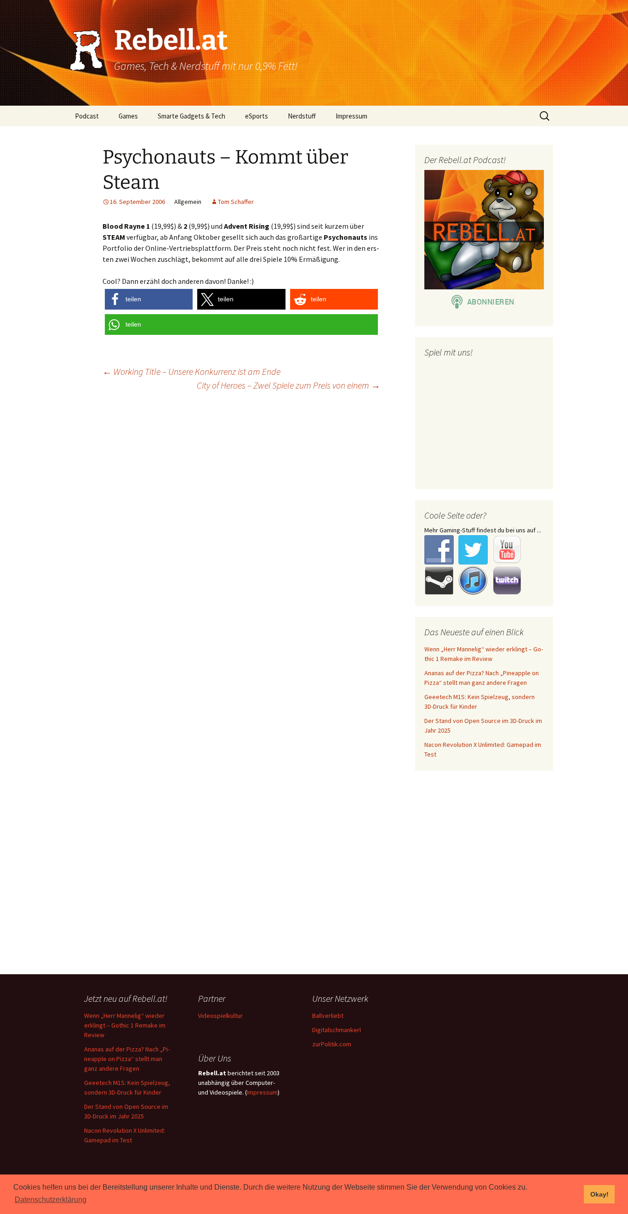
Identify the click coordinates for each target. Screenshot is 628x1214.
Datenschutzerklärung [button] (50, 1199)
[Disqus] (314, 516)
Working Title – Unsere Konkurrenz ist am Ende (191, 371)
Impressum (351, 116)
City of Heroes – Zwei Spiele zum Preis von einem (288, 385)
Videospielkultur (220, 1015)
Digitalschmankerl (336, 1030)
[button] (149, 299)
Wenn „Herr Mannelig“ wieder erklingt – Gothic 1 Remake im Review (125, 1025)
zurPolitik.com (331, 1044)
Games (128, 116)
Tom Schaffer (236, 202)
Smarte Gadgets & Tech (191, 116)
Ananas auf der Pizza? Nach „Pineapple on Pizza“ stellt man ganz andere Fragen (127, 1059)
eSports (256, 116)
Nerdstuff (302, 116)
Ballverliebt (327, 1015)
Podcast (87, 116)
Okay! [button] (599, 1194)
